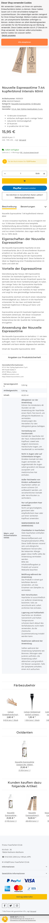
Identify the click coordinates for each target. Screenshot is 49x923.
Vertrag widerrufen (24, 897)
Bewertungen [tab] (28, 206)
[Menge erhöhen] (44, 173)
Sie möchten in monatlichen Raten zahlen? (24, 196)
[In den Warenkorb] (24, 181)
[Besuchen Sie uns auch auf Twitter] (10, 905)
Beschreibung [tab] (9, 206)
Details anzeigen (9, 35)
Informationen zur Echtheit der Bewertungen (23, 920)
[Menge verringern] (5, 173)
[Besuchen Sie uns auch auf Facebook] (4, 905)
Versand (22, 140)
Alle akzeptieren (24, 42)
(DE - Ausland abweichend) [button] (29, 152)
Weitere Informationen (24, 197)
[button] (45, 206)
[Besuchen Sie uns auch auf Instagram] (17, 905)
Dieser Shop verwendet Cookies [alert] (16, 2)
